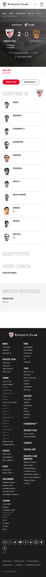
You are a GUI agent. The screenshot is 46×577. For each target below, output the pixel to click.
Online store (6, 470)
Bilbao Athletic (7, 390)
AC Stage (5, 526)
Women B (5, 387)
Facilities (26, 381)
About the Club (28, 372)
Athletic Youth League (10, 402)
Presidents (27, 414)
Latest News (6, 347)
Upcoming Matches (8, 444)
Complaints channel (32, 565)
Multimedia (6, 350)
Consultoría (6, 515)
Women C (5, 396)
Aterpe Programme (30, 436)
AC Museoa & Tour (29, 471)
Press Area (7, 561)
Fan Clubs (27, 356)
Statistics (26, 411)
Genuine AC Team (8, 441)
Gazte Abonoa (28, 350)
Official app (30, 449)
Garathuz (6, 507)
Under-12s (6, 426)
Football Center (8, 512)
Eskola (5, 529)
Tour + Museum (7, 460)
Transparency (28, 387)
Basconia (5, 399)
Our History (27, 399)
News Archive (7, 353)
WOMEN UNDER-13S (8, 429)
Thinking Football (29, 480)
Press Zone (27, 390)
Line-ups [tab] (7, 70)
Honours (26, 402)
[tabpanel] (23, 195)
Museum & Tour (7, 485)
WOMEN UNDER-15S (8, 417)
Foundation (30, 423)
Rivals (25, 408)
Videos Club (6, 372)
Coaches (5, 517)
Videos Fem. (6, 366)
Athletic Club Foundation (31, 477)
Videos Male (6, 363)
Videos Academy (7, 368)
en (34, 4)
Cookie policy (19, 561)
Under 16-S (6, 411)
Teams (11, 13)
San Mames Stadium (8, 482)
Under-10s (6, 438)
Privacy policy (32, 561)
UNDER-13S (6, 423)
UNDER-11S (6, 432)
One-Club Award (29, 434)
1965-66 (30, 13)
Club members (28, 347)
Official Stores (7, 473)
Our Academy (7, 504)
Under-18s (6, 405)
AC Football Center (9, 510)
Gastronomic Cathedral (10, 494)
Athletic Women (7, 384)
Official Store (28, 465)
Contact (28, 442)
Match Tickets (7, 454)
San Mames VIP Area (9, 488)
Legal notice (7, 565)
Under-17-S (6, 408)
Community (27, 362)
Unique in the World (30, 462)
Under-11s (6, 435)
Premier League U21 (8, 393)
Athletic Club (20, 13)
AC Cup (5, 520)
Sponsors (27, 384)
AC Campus (6, 523)
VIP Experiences (7, 457)
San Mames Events (8, 491)
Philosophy (27, 375)
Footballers (28, 405)
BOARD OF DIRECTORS (30, 378)
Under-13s (6, 420)
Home (4, 13)
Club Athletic (28, 353)
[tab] (11, 82)
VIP (24, 359)
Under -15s (6, 414)
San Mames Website (29, 468)
